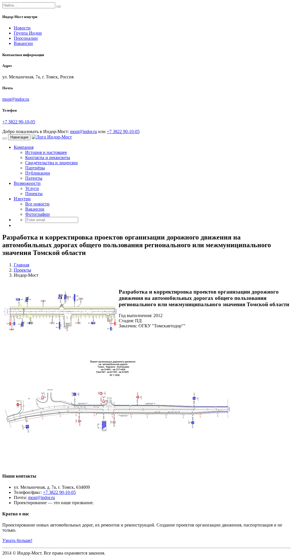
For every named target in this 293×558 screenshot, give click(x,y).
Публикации (37, 173)
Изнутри (22, 198)
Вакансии (23, 43)
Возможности (27, 183)
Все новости (37, 203)
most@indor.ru (15, 99)
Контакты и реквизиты (47, 157)
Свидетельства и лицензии (51, 162)
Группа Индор (28, 33)
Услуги (32, 188)
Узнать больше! (17, 540)
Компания (23, 147)
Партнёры (35, 167)
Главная (21, 264)
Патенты (33, 178)
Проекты (34, 193)
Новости (22, 27)
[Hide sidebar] (58, 6)
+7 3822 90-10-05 (18, 121)
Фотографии (37, 214)
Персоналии (26, 38)
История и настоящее (46, 152)
